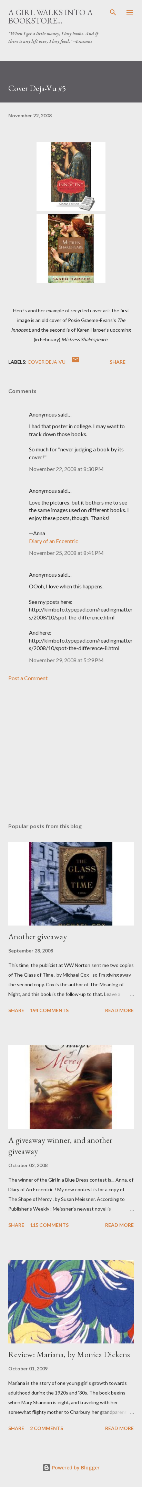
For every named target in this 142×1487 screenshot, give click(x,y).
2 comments (46, 1428)
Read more (119, 1010)
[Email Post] (75, 362)
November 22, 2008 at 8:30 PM (66, 469)
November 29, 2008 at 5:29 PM (66, 660)
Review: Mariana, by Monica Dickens (69, 1354)
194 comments (49, 1010)
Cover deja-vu (46, 362)
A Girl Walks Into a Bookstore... (50, 16)
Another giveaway (37, 936)
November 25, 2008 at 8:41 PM (66, 552)
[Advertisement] (71, 752)
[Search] (113, 12)
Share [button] (117, 362)
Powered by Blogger (75, 1467)
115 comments (49, 1225)
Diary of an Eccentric (53, 541)
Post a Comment (28, 678)
